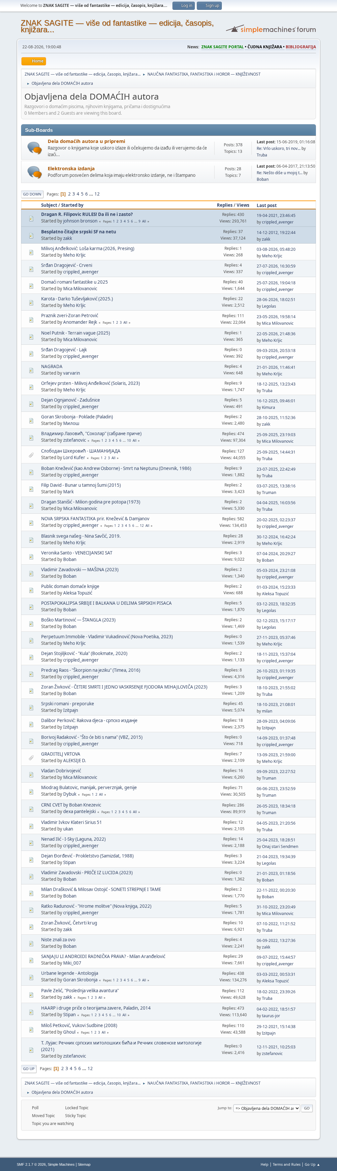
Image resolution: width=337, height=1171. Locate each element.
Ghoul (69, 1032)
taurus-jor (271, 1016)
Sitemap (84, 1164)
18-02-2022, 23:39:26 (276, 992)
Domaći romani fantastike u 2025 (74, 282)
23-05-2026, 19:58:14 (276, 316)
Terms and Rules (286, 1164)
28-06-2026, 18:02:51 (276, 299)
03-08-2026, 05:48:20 (276, 249)
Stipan (69, 862)
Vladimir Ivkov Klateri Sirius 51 (71, 822)
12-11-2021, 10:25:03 (276, 1047)
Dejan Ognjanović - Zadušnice (70, 400)
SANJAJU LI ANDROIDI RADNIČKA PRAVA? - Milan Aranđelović (103, 956)
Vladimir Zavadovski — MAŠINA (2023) (79, 570)
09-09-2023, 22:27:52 (276, 771)
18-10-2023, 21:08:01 (276, 704)
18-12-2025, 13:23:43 (276, 384)
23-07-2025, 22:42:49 (276, 469)
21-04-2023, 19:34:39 (276, 856)
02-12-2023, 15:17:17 (276, 620)
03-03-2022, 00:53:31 (276, 974)
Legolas (269, 306)
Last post (267, 205)
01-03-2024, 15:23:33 (276, 587)
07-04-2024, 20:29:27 (276, 553)
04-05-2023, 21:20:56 (276, 823)
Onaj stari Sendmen (280, 846)
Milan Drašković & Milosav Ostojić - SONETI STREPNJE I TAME (101, 889)
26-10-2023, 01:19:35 (276, 671)
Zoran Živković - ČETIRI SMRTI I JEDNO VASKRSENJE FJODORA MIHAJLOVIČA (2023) (124, 687)
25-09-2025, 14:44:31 (276, 452)
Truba (262, 155)
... (91, 194)
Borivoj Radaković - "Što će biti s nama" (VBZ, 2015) (92, 737)
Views (243, 205)
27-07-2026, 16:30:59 (276, 266)
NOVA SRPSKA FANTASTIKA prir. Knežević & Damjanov (95, 519)
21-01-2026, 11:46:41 (276, 367)
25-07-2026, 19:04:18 (276, 283)
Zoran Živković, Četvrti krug (69, 923)
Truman (269, 492)
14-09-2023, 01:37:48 (276, 738)
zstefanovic (74, 440)
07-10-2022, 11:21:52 (276, 923)
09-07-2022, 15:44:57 (276, 957)
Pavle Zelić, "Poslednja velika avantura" (80, 991)
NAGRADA (52, 366)
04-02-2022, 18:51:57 (276, 1009)
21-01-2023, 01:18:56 (276, 873)
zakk (67, 238)
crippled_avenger (278, 222)
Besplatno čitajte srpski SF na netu (78, 232)
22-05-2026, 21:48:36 (276, 334)
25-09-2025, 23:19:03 (276, 434)
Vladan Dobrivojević (61, 771)
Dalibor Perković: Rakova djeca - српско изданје (89, 720)
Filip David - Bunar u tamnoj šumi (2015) (81, 485)
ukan (68, 829)
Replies (225, 205)
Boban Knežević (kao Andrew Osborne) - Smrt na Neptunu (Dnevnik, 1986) (116, 468)
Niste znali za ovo (58, 940)
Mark (68, 492)
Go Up (29, 1068)
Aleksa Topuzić (77, 593)
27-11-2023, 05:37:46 (276, 637)
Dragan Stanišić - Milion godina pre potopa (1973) (90, 502)
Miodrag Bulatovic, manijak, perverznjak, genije (89, 787)
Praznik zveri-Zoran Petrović (69, 315)
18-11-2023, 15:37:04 (276, 654)
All (144, 221)
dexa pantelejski (79, 811)
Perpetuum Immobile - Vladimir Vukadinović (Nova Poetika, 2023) (107, 637)
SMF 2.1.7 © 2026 (31, 1164)
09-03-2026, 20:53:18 (276, 350)
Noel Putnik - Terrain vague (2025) (75, 333)
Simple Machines (61, 1164)
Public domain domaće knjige (70, 586)
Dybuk (69, 794)
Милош (71, 423)
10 (129, 440)
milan (267, 711)
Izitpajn (70, 710)
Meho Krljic (74, 255)
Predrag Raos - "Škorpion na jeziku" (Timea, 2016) (90, 670)
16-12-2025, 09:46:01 (276, 401)
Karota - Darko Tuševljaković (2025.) (77, 299)
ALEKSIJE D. (74, 760)
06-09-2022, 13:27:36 (276, 940)
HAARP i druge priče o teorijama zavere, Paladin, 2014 (96, 1008)
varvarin (71, 373)
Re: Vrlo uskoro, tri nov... (278, 148)
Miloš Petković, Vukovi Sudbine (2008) (79, 1025)
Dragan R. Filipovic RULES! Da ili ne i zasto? (87, 214)
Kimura (268, 407)
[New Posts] (34, 148)
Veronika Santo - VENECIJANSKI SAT (76, 553)
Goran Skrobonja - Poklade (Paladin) (77, 417)
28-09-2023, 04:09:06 (276, 721)
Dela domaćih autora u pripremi (86, 141)
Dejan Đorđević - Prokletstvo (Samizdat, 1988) (87, 856)
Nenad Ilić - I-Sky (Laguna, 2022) (73, 839)
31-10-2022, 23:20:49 (276, 907)
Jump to (224, 1107)
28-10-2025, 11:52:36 (276, 417)
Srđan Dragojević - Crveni (66, 265)
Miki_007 (72, 963)
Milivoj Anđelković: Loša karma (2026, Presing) (87, 248)
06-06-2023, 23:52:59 (276, 788)
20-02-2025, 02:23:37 (276, 520)
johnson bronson (80, 221)
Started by (72, 205)
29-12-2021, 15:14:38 (276, 1026)
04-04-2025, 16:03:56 (276, 502)
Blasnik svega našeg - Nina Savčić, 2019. (81, 536)
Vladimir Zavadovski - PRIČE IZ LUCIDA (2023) (87, 873)
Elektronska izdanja (71, 168)
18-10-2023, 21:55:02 (276, 688)
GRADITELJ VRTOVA (60, 754)
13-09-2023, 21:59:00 (276, 755)
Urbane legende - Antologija (69, 973)
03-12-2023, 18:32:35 (276, 604)
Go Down (32, 194)
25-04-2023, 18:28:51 (276, 840)
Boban (263, 179)
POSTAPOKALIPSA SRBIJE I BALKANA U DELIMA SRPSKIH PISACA (106, 603)
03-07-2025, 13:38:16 (276, 486)
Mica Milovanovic (80, 289)
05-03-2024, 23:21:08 (276, 570)
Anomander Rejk (80, 322)
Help (265, 1164)
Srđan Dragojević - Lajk (64, 350)
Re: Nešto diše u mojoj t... (279, 173)
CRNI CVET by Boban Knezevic (71, 805)
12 (97, 194)
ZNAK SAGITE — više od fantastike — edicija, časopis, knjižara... (117, 26)
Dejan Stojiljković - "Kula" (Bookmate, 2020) (84, 653)
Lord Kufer (74, 457)
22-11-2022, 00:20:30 (276, 890)
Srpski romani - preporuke (67, 704)
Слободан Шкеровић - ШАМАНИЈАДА (80, 451)
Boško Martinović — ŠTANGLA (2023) (78, 620)
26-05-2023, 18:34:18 (276, 806)
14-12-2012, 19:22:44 (276, 232)
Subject (49, 205)
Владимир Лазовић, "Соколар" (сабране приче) (91, 433)
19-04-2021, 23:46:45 (276, 215)
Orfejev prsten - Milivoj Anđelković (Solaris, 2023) (90, 383)
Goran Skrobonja (80, 980)
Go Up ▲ (312, 1164)
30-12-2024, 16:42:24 (276, 537)
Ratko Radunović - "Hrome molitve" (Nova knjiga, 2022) (96, 906)
